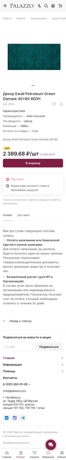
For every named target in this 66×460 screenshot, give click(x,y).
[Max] (14, 418)
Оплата (7, 215)
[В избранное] (54, 104)
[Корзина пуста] (60, 6)
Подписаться (48, 347)
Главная (9, 358)
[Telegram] (22, 418)
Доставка (23, 215)
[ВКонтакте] (6, 418)
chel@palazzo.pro (14, 391)
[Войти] (53, 6)
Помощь (9, 371)
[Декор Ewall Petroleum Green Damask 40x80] (34, 57)
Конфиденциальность (16, 442)
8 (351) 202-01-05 (15, 384)
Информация (12, 364)
